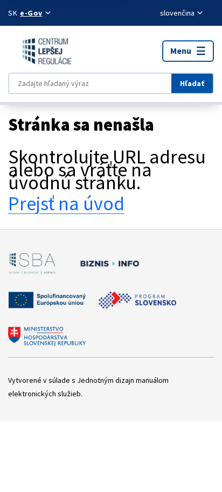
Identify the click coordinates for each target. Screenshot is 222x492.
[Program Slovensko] (137, 300)
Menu (180, 50)
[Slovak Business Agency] (32, 263)
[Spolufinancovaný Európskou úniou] (47, 300)
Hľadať (192, 83)
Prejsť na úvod (66, 203)
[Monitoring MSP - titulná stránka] (39, 51)
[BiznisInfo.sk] (108, 263)
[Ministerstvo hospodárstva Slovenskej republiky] (47, 336)
